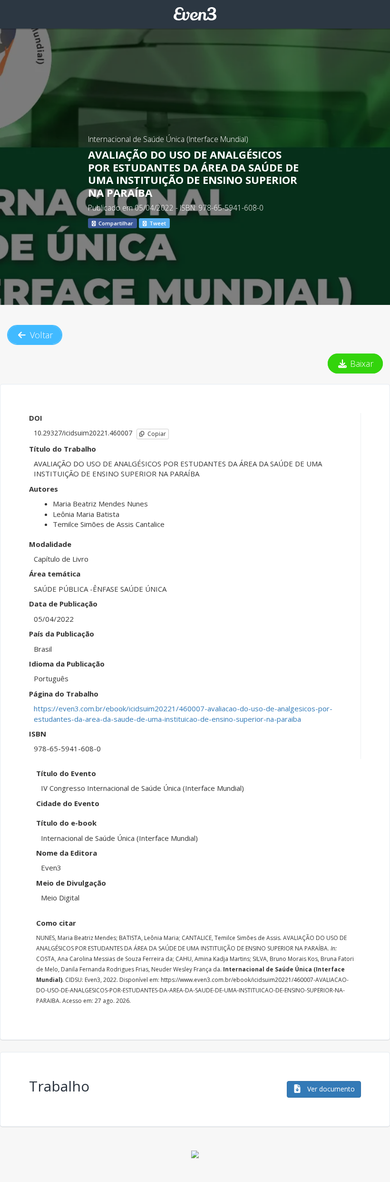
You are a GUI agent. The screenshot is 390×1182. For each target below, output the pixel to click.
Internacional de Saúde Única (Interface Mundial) (168, 139)
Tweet (157, 223)
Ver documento (330, 1088)
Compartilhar (115, 223)
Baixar (360, 363)
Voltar (40, 335)
